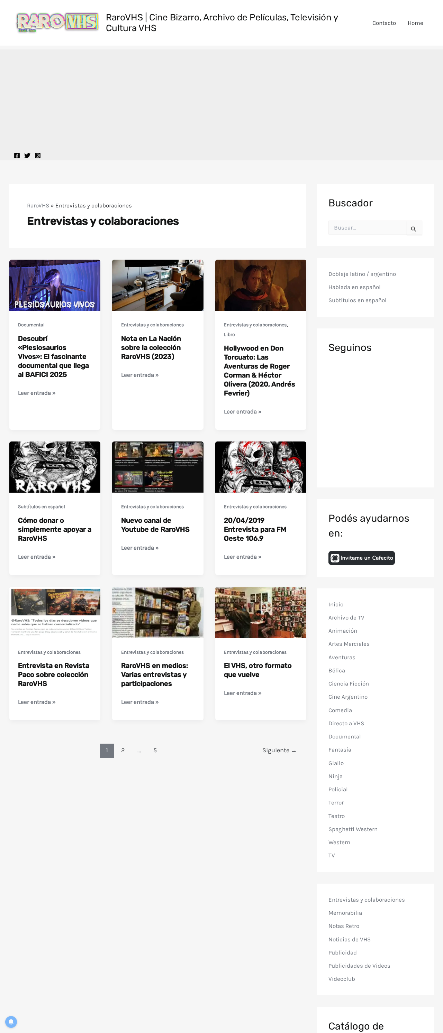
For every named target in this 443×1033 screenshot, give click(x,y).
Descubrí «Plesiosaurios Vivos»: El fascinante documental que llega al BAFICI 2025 (53, 356)
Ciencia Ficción (348, 683)
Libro (229, 334)
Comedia (340, 710)
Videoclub (341, 979)
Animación (342, 630)
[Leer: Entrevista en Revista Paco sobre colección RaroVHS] (55, 611)
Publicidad (342, 952)
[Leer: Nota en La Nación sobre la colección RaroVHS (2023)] (158, 284)
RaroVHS (38, 205)
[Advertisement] (221, 97)
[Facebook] (17, 155)
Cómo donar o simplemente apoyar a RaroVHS (54, 529)
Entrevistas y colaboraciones (152, 325)
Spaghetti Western (353, 829)
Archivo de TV (346, 617)
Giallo (336, 763)
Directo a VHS (346, 723)
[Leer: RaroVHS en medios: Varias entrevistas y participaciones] (158, 611)
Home (415, 22)
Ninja (335, 776)
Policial (338, 789)
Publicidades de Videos (359, 965)
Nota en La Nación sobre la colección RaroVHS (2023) (151, 347)
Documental (31, 325)
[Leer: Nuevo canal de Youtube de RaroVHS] (158, 466)
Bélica (336, 670)
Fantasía (339, 749)
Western (339, 842)
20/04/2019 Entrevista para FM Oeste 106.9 (255, 529)
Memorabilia (345, 913)
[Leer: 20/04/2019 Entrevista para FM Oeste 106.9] (261, 466)
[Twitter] (27, 155)
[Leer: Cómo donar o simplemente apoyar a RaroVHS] (55, 466)
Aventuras (341, 657)
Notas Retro (343, 926)
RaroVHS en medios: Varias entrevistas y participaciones (154, 674)
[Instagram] (38, 155)
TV (331, 855)
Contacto (384, 22)
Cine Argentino (348, 697)
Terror (336, 802)
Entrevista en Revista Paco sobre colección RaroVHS (53, 674)
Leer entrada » (37, 393)
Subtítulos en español (41, 507)
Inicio (335, 604)
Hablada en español (354, 287)
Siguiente (279, 750)
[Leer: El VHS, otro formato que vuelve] (261, 611)
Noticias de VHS (349, 939)
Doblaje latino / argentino (362, 273)
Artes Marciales (349, 644)
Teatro (336, 815)
